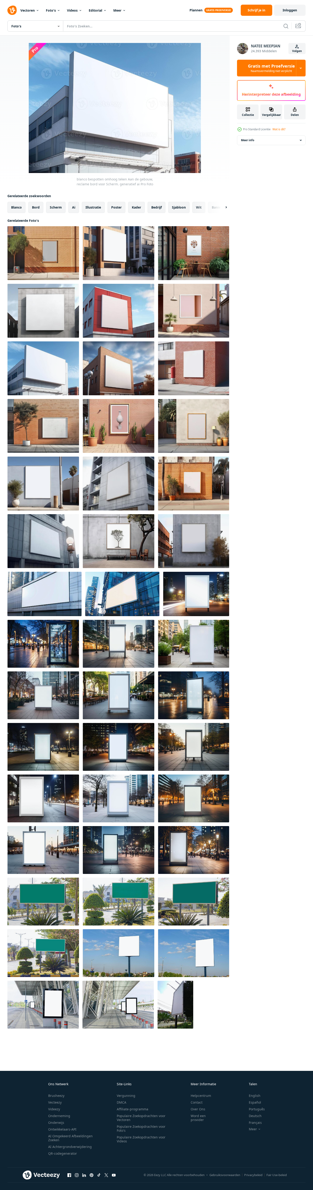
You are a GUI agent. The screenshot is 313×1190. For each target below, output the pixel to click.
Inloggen (290, 10)
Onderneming (59, 1116)
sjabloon (179, 207)
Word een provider (198, 1118)
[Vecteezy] (12, 10)
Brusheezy (56, 1095)
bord (36, 207)
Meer (117, 10)
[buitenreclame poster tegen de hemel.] (118, 953)
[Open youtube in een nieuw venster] (114, 1175)
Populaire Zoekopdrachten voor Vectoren (141, 1118)
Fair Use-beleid (276, 1175)
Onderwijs (56, 1122)
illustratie (93, 207)
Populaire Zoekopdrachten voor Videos (141, 1139)
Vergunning (126, 1095)
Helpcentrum (201, 1095)
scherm (56, 207)
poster (116, 207)
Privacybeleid (253, 1175)
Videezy (54, 1109)
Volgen (297, 51)
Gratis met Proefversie (271, 68)
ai (73, 207)
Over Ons (198, 1109)
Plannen (196, 10)
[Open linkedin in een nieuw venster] (84, 1175)
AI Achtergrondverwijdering (70, 1146)
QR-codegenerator (62, 1153)
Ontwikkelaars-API (62, 1129)
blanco (16, 207)
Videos (72, 10)
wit (199, 207)
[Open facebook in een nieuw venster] (69, 1175)
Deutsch (255, 1116)
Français (255, 1122)
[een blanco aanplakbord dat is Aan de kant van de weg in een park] (175, 1005)
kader (136, 207)
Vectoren (27, 10)
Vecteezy (55, 1102)
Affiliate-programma (132, 1109)
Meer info (247, 140)
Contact (196, 1102)
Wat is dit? (278, 129)
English (254, 1095)
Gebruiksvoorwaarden (224, 1175)
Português (257, 1109)
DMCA (121, 1102)
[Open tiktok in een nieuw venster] (99, 1175)
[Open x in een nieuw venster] (106, 1175)
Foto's (51, 10)
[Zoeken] (286, 26)
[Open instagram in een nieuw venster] (77, 1175)
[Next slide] (222, 207)
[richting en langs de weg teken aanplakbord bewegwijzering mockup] (43, 901)
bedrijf (156, 207)
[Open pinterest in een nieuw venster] (91, 1175)
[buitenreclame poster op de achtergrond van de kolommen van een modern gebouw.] (43, 1005)
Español (255, 1102)
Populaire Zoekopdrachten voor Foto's (141, 1128)
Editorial (95, 10)
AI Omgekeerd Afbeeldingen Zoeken (70, 1138)
